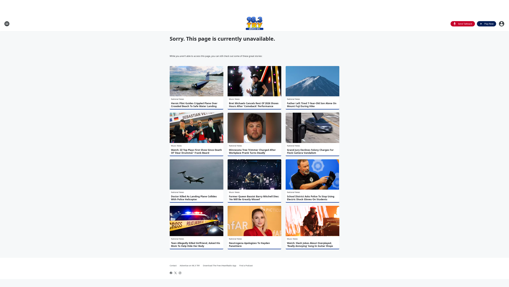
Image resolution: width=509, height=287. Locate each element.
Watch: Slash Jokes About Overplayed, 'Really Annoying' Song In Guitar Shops (310, 244)
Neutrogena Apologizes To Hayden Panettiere (249, 244)
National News (177, 99)
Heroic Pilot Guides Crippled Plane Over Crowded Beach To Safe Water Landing (194, 105)
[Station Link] (254, 24)
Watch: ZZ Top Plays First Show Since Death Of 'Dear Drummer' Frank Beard (196, 151)
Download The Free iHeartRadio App (219, 265)
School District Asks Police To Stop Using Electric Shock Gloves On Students (310, 198)
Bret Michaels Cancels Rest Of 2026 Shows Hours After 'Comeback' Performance (253, 105)
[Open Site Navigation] (7, 23)
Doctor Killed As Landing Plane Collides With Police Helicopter (194, 198)
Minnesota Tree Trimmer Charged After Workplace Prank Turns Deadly (252, 151)
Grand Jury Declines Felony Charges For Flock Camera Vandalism (310, 151)
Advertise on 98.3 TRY (190, 265)
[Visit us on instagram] (180, 273)
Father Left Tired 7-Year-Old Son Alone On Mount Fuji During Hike (311, 105)
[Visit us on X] (175, 273)
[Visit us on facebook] (171, 273)
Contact (173, 265)
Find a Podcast (246, 265)
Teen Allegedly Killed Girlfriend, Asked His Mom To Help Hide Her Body (195, 244)
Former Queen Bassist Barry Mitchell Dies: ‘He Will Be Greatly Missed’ (254, 198)
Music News (234, 99)
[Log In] (502, 23)
